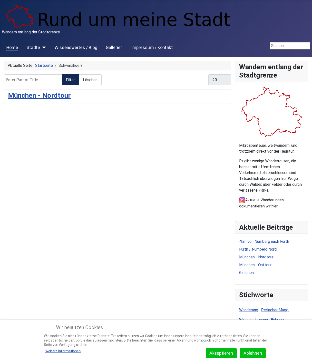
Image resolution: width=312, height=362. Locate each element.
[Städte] (43, 47)
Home (12, 47)
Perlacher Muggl (275, 310)
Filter (70, 80)
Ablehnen (253, 353)
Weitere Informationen (63, 351)
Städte (33, 47)
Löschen (90, 80)
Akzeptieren (221, 353)
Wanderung (248, 310)
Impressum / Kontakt (152, 47)
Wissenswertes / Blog (76, 47)
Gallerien (114, 47)
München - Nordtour (39, 95)
